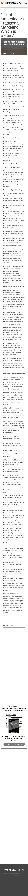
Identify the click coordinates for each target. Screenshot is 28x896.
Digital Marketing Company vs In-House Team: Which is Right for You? (13, 777)
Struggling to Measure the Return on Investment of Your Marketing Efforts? (13, 652)
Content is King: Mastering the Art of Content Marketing (13, 844)
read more (7, 661)
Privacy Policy (18, 873)
